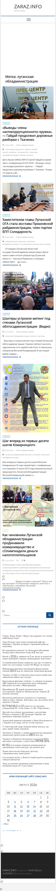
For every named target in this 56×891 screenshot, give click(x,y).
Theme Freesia (34, 870)
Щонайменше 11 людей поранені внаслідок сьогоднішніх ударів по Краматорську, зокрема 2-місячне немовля (26, 691)
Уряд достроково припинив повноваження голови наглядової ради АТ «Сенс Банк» (25, 764)
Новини (6, 123)
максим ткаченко (26, 155)
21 (34, 811)
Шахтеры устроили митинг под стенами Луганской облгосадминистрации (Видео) (26, 322)
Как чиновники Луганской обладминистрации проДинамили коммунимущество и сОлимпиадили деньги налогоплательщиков (22, 545)
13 (28, 807)
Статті (5, 530)
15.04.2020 (8, 145)
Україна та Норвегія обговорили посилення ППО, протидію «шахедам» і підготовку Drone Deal (26, 740)
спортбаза (24, 573)
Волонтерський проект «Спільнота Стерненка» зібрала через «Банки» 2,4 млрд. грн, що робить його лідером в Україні (27, 700)
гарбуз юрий (21, 565)
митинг (34, 336)
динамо (30, 565)
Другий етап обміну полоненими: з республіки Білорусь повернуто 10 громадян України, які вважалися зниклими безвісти (24, 714)
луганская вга (23, 152)
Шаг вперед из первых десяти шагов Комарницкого (25, 443)
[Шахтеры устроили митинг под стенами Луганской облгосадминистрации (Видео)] (28, 291)
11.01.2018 (8, 560)
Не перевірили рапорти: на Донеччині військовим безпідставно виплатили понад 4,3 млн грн (25, 651)
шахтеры (41, 336)
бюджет (13, 565)
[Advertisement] (28, 44)
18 (15, 811)
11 (15, 807)
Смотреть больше (20, 176)
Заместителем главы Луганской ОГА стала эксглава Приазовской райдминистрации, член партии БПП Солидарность (27, 225)
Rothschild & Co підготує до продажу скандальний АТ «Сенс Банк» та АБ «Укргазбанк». (26, 707)
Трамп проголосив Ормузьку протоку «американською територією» (20, 752)
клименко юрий (17, 568)
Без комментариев (26, 145)
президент (11, 573)
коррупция (28, 568)
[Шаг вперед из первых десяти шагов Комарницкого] (28, 398)
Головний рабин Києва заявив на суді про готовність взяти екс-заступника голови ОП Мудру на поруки (27, 663)
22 (41, 811)
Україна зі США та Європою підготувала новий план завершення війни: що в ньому (27, 676)
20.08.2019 (8, 450)
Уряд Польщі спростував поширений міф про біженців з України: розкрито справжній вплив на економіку (25, 644)
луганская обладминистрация (18, 242)
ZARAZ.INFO (28, 7)
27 (28, 816)
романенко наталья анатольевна (37, 244)
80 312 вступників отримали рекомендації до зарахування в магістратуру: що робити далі (24, 746)
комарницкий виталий (22, 455)
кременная (37, 568)
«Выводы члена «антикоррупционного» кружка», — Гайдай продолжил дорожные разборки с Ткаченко (27, 133)
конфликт (13, 152)
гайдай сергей (11, 241)
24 (8, 816)
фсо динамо (34, 573)
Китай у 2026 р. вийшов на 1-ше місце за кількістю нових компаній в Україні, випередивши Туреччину (27, 657)
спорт (18, 573)
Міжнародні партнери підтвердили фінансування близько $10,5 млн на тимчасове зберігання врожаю (27, 670)
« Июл (5, 824)
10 (8, 807)
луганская (22, 241)
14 (34, 807)
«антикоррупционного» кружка (18, 149)
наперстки (40, 570)
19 (21, 811)
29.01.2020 (8, 237)
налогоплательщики (27, 570)
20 (28, 811)
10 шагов (9, 455)
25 (15, 816)
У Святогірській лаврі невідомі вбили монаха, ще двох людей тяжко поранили (25, 727)
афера (7, 565)
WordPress (7, 873)
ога (20, 244)
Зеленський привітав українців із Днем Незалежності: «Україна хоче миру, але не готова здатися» (27, 721)
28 (34, 816)
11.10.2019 (8, 332)
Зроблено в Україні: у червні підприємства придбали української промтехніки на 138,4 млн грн (27, 734)
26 (21, 816)
